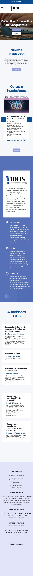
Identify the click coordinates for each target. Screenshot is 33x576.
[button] (3, 119)
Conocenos (16, 33)
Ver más (16, 150)
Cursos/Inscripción (16, 29)
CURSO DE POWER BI (16, 523)
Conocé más (16, 69)
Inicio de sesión (15, 1)
